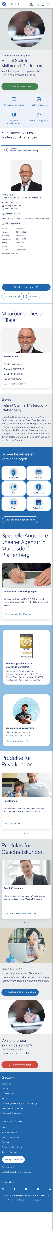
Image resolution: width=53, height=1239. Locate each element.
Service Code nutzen (10, 1152)
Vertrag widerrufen (13, 1159)
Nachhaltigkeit (7, 1094)
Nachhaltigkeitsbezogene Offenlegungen (20, 1103)
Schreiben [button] (10, 296)
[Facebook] (14, 1189)
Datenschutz (44, 1195)
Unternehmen (7, 1084)
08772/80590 (11, 203)
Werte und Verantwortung (12, 1113)
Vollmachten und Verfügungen (18, 614)
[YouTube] (26, 1189)
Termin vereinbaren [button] (24, 287)
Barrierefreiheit (18, 1195)
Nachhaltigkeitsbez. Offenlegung (16, 1172)
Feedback (6, 1142)
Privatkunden (10, 823)
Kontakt (4, 1127)
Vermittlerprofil (8, 1167)
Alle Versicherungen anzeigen (20, 519)
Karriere (4, 1089)
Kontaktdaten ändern (10, 1137)
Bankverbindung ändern (12, 1147)
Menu (49, 4)
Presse (4, 1099)
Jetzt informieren (14, 741)
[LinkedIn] (49, 1189)
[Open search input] (37, 4)
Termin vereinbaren (21, 86)
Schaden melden (9, 1132)
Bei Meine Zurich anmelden (22, 992)
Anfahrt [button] (33, 296)
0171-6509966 (16, 374)
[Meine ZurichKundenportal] (43, 4)
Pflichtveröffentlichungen (12, 1108)
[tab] (6, 399)
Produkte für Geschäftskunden (18, 913)
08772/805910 (12, 209)
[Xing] (2, 1189)
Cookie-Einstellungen (16, 1200)
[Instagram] (37, 1189)
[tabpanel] (26, 422)
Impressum (6, 1195)
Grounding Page (31, 1195)
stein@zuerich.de (13, 206)
